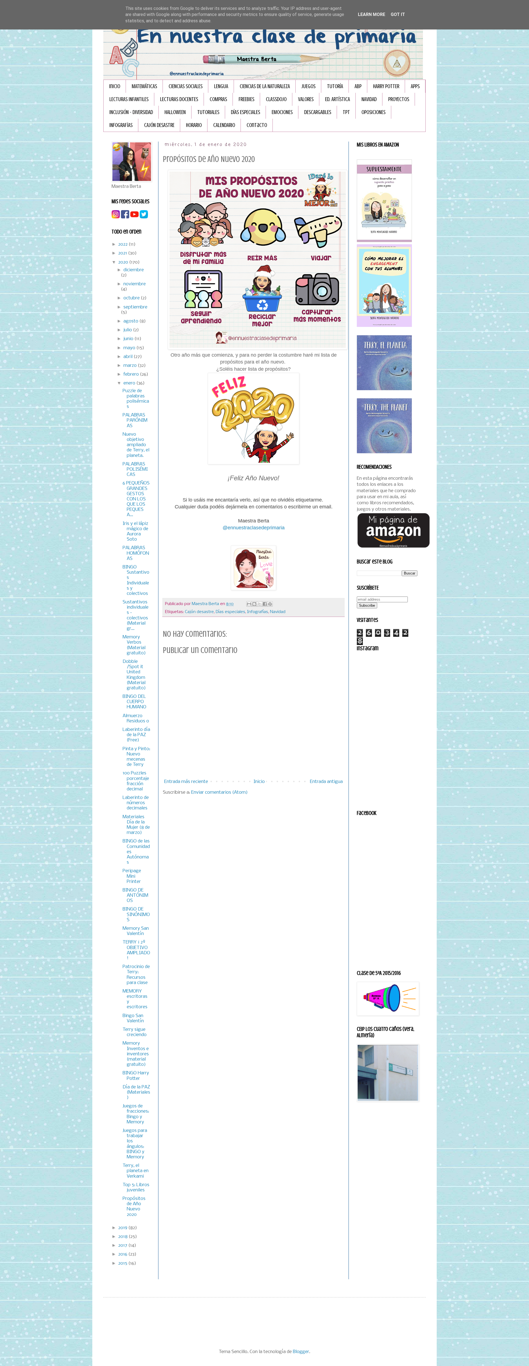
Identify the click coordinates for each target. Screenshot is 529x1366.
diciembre (133, 270)
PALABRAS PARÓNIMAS (135, 420)
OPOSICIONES (373, 112)
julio (128, 330)
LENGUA (221, 86)
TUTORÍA (335, 86)
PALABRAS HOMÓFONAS (136, 553)
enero (129, 383)
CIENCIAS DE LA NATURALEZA (265, 86)
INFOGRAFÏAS (121, 125)
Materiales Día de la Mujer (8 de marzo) (136, 825)
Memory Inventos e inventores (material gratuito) (136, 1054)
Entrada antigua (326, 781)
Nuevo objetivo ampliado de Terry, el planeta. (136, 445)
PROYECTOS (398, 99)
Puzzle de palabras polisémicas (136, 399)
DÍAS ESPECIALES (245, 112)
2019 (123, 1228)
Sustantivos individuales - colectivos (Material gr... (136, 615)
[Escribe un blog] (254, 604)
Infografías (257, 612)
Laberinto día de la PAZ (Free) (136, 735)
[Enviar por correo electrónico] (249, 604)
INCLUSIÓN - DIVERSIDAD (131, 112)
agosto (131, 321)
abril (128, 356)
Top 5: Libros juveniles (136, 1187)
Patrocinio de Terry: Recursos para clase (136, 974)
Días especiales (230, 612)
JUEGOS (308, 86)
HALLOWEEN (175, 112)
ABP (358, 86)
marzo (130, 365)
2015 (123, 1263)
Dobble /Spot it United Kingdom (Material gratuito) (134, 675)
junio (128, 339)
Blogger (301, 1351)
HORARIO (194, 125)
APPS (415, 86)
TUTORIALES (208, 112)
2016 (123, 1254)
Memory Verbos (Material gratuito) (134, 645)
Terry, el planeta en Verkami (136, 1171)
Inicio (114, 86)
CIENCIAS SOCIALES (186, 86)
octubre (132, 298)
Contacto (257, 125)
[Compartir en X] (259, 604)
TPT (346, 112)
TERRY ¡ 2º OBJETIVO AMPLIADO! (136, 950)
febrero (131, 374)
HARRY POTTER (386, 86)
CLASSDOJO (276, 99)
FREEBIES (246, 99)
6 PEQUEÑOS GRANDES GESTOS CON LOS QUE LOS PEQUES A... (136, 499)
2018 (123, 1236)
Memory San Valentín (136, 931)
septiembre (135, 307)
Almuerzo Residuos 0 (136, 718)
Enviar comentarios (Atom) (219, 792)
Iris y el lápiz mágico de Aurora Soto (135, 531)
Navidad (277, 612)
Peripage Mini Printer (132, 876)
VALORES (306, 99)
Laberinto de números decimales (136, 803)
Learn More (371, 14)
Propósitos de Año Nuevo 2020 (134, 1206)
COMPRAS (218, 99)
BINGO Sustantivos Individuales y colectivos (136, 580)
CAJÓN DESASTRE (159, 125)
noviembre (134, 284)
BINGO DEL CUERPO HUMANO (134, 702)
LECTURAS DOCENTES (179, 99)
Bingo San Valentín (133, 1018)
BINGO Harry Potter (136, 1075)
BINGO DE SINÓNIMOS (136, 914)
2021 (123, 253)
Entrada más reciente (186, 781)
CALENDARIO (224, 125)
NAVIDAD (369, 99)
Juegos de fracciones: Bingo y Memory (136, 1114)
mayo (129, 348)
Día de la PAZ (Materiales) (136, 1092)
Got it (398, 14)
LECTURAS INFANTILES (129, 99)
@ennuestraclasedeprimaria (254, 527)
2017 (123, 1245)
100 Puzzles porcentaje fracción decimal (136, 781)
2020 (123, 262)
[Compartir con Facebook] (265, 604)
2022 (123, 244)
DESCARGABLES (317, 112)
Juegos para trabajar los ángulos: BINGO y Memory (135, 1144)
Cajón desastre (199, 612)
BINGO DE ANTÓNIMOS (135, 895)
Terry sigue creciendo (135, 1032)
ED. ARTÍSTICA (337, 99)
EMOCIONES (282, 112)
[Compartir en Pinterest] (270, 604)
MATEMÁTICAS (144, 86)
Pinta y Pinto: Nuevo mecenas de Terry (136, 757)
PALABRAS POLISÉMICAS (135, 469)
